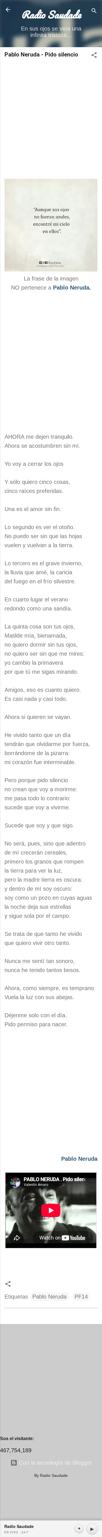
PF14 (81, 1296)
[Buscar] (94, 11)
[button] (94, 56)
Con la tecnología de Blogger (54, 1463)
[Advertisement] (51, 119)
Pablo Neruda (49, 1296)
